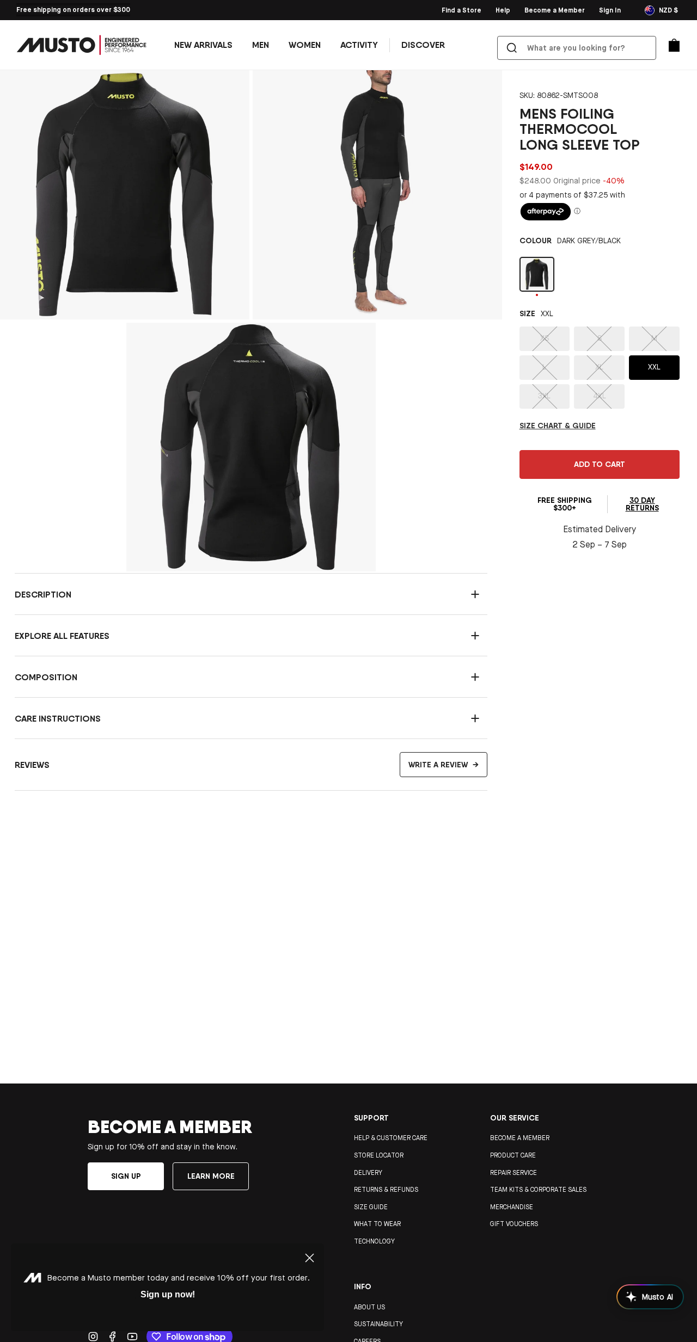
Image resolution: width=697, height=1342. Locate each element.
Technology (374, 1241)
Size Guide (371, 1207)
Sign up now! (167, 1294)
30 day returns (642, 504)
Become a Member (519, 1138)
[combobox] (579, 47)
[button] (260, 45)
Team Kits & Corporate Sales (538, 1189)
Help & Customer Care (390, 1138)
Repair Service (513, 1172)
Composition (46, 677)
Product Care (513, 1155)
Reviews (247, 764)
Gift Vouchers (514, 1224)
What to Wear (377, 1224)
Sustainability (378, 1324)
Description (43, 594)
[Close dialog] (309, 1257)
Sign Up (113, 9)
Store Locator (378, 1155)
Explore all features (62, 635)
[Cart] (674, 45)
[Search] (512, 47)
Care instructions (58, 718)
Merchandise (511, 1207)
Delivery (368, 1172)
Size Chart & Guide (557, 425)
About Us (369, 1307)
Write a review (443, 765)
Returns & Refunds (386, 1189)
